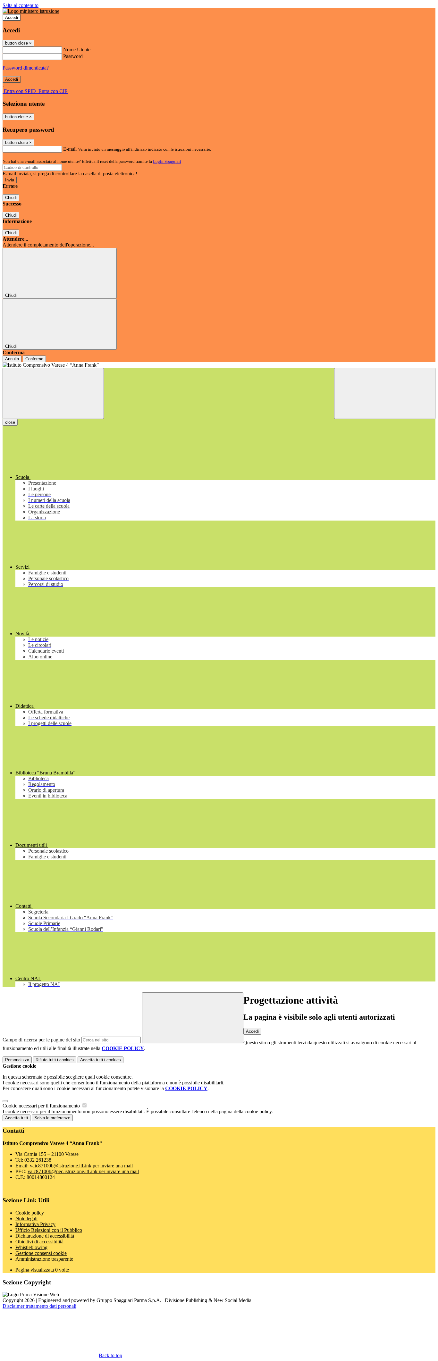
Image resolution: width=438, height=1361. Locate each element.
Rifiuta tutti (55, 1059)
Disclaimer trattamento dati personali (39, 1306)
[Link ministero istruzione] (31, 11)
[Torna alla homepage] (219, 365)
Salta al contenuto (20, 5)
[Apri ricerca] (384, 393)
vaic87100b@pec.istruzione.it (83, 1171)
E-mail (70, 149)
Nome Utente (76, 49)
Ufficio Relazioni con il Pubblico (48, 1230)
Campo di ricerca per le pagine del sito (41, 1039)
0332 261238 (37, 1160)
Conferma (34, 358)
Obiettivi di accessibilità (39, 1241)
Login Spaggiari (167, 161)
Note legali (26, 1218)
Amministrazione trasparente (44, 1259)
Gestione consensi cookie (41, 1253)
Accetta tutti (100, 1059)
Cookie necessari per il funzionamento (42, 1105)
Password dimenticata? (26, 68)
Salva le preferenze (52, 1117)
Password (73, 56)
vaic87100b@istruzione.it (81, 1165)
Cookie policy (29, 1212)
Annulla (12, 358)
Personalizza (17, 1059)
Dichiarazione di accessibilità (44, 1236)
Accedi (11, 17)
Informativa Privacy (35, 1224)
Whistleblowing (31, 1247)
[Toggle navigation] (53, 393)
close (10, 422)
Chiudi (11, 197)
